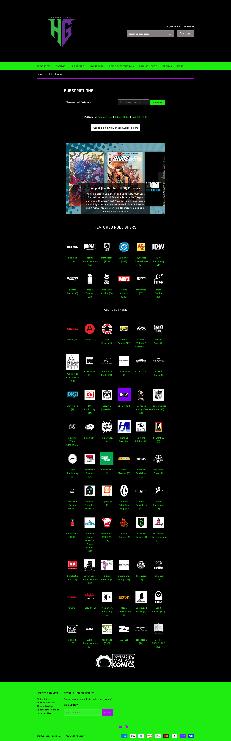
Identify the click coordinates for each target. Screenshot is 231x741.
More (180, 66)
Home (39, 74)
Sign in (170, 26)
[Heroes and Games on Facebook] (120, 727)
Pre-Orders (44, 66)
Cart (188, 33)
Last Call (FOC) (139, 117)
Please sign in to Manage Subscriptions (115, 128)
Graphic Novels (148, 66)
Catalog (60, 66)
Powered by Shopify (75, 735)
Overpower (97, 66)
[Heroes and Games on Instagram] (126, 727)
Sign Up (107, 712)
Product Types (105, 117)
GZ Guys (167, 66)
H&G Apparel (78, 66)
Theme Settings (45, 706)
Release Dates (122, 117)
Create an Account (185, 26)
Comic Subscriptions (121, 66)
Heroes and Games (54, 735)
